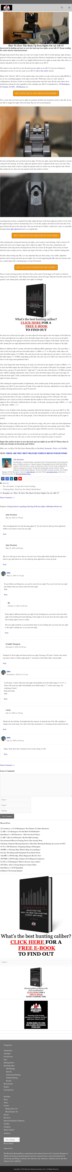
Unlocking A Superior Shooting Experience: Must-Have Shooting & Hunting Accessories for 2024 (32, 844)
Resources (7, 1118)
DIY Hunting (10, 1069)
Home (6, 1099)
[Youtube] (20, 478)
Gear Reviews (8, 1057)
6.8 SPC (12, 87)
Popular (6, 1087)
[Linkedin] (11, 478)
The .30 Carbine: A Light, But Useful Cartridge (19, 486)
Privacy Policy (8, 1143)
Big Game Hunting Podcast (23, 474)
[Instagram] (7, 478)
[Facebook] (2, 478)
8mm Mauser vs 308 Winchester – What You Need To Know (20, 834)
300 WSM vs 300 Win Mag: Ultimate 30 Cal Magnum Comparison (22, 859)
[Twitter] (15, 478)
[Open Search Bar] (62, 7)
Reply (4, 534)
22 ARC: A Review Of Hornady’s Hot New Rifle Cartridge (19, 837)
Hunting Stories (9, 1063)
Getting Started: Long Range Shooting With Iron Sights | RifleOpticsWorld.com (34, 506)
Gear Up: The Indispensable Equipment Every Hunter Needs (20, 853)
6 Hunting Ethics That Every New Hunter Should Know (22, 489)
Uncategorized (8, 1090)
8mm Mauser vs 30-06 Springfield (11, 868)
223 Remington (64, 84)
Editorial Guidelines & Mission (14, 1121)
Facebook (40, 448)
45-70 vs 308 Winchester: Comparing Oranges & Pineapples (20, 847)
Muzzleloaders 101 (11, 1112)
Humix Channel (9, 1130)
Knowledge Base (9, 1066)
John (8, 572)
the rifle (52, 258)
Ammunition (8, 1050)
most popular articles (51, 472)
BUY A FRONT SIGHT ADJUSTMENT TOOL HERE (36, 235)
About (6, 1102)
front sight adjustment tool (16, 229)
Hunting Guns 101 (11, 1109)
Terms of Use (8, 1148)
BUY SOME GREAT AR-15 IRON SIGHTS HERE (36, 93)
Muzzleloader (8, 1084)
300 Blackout (20, 87)
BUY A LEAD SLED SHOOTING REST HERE (36, 267)
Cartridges (7, 1053)
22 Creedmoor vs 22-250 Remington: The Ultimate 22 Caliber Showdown (24, 828)
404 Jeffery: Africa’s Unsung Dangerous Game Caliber (18, 865)
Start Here (7, 1096)
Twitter (55, 448)
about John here (31, 472)
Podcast (6, 1115)
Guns (5, 1060)
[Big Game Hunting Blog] (6, 7)
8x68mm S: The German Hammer (11, 871)
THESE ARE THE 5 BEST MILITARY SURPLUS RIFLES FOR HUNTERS (36, 453)
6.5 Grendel (4, 87)
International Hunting (13, 1075)
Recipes (8, 1081)
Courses (6, 1105)
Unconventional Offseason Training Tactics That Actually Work (21, 840)
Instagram (48, 448)
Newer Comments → (7, 497)
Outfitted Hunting (12, 1078)
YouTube (64, 448)
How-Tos (6, 483)
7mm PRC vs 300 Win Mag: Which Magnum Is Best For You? (20, 856)
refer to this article (42, 71)
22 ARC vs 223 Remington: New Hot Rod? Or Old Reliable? (20, 831)
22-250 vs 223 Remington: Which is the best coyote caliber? (20, 862)
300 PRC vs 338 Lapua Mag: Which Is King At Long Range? (20, 850)
